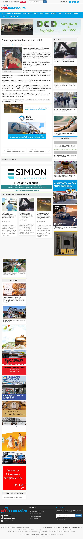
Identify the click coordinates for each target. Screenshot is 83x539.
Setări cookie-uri (59, 534)
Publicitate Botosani (35, 516)
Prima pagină (48, 527)
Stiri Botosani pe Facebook (13, 497)
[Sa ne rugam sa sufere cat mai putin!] (12, 58)
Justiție (61, 13)
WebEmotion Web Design (37, 511)
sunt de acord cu (64, 518)
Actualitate (30, 45)
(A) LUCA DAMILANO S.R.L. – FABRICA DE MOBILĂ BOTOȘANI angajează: (65, 156)
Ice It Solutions (34, 518)
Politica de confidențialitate (64, 518)
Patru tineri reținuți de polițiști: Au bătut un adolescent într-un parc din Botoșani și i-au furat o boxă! (44, 216)
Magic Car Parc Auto (35, 513)
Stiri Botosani (7, 45)
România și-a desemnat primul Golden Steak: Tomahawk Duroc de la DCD (64, 176)
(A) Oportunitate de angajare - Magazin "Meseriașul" (14, 321)
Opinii (10, 16)
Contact (55, 527)
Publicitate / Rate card (64, 527)
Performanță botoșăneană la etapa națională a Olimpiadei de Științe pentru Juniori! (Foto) (9, 216)
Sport (42, 13)
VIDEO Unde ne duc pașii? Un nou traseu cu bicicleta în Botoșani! (14, 273)
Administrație (27, 13)
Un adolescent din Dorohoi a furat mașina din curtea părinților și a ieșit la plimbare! (26, 215)
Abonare (78, 515)
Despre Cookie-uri (49, 534)
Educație (75, 13)
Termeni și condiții (24, 534)
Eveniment (17, 13)
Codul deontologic (77, 527)
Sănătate (54, 13)
